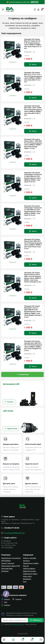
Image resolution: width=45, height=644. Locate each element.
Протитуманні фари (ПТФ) (10, 566)
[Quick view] (4, 50)
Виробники (27, 579)
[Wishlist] (4, 54)
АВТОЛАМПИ (6, 561)
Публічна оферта (29, 568)
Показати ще (24, 374)
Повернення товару (30, 574)
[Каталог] (4, 639)
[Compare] (4, 57)
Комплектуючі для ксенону (11, 558)
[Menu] (3, 9)
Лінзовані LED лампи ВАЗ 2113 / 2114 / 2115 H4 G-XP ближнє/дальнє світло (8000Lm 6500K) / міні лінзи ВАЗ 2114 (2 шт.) (33, 77)
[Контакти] (41, 639)
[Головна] (13, 639)
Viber (5, 602)
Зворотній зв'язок (29, 571)
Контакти (26, 561)
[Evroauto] (10, 9)
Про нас (26, 566)
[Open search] (35, 9)
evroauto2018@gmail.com (14, 533)
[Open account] (38, 9)
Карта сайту (27, 576)
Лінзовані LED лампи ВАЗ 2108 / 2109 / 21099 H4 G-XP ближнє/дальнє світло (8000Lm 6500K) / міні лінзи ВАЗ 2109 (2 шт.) (33, 110)
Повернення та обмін (31, 563)
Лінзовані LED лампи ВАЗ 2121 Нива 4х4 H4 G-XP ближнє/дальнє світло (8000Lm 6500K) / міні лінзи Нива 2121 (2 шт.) (33, 43)
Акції (24, 582)
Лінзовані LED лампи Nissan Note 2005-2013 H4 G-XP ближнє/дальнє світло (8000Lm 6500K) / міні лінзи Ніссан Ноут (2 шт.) (33, 243)
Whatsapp (7, 605)
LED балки (4, 571)
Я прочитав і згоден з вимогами (20, 624)
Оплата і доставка (29, 558)
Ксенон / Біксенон (7, 563)
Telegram (7, 599)
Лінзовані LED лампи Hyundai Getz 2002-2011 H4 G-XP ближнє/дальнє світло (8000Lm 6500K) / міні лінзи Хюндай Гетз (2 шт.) (33, 345)
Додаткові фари (7, 568)
